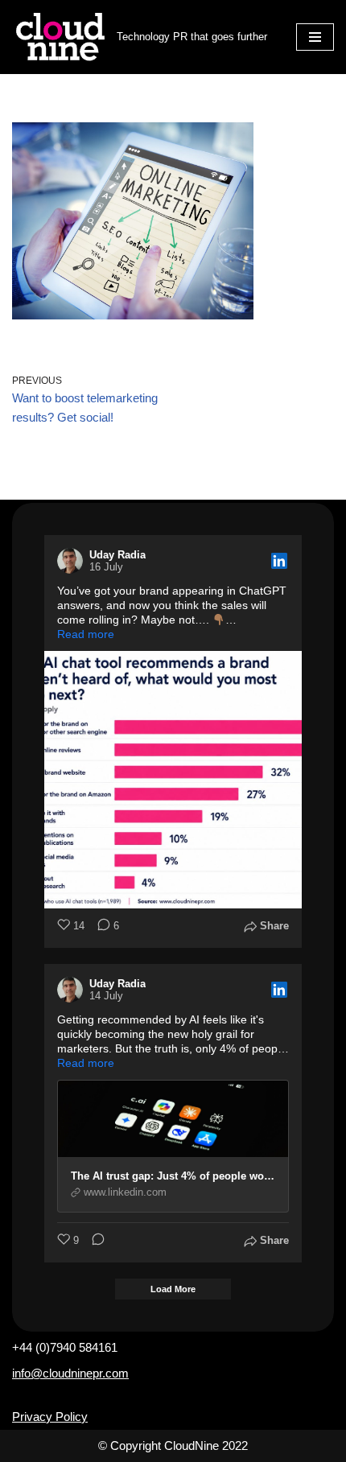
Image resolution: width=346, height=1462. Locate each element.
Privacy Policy (50, 1416)
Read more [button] (85, 634)
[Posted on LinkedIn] (279, 560)
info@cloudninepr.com (70, 1373)
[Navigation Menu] (315, 37)
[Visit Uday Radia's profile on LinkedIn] (73, 561)
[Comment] (93, 1241)
